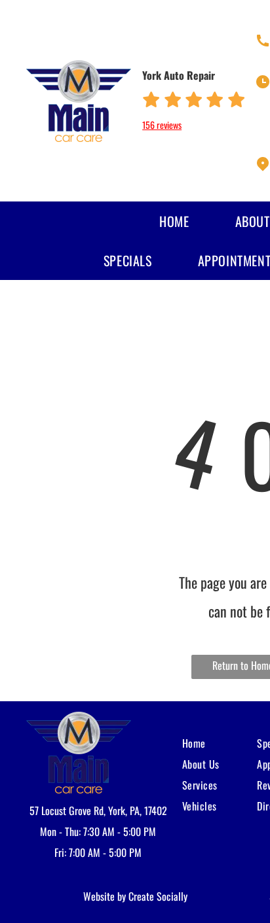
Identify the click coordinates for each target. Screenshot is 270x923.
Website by (104, 896)
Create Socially (157, 896)
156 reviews (162, 124)
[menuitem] (152, 221)
